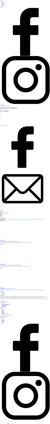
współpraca (3, 5)
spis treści (3, 2)
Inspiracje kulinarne (2, 240)
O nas (2, 309)
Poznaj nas (7, 301)
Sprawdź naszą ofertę (3, 301)
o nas (2, 319)
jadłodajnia (3, 3)
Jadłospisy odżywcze (4, 305)
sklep (2, 321)
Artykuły (3, 310)
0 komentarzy (7, 111)
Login (1, 211)
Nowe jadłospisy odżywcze (5, 304)
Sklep (2, 311)
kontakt (3, 4)
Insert (8, 423)
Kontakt (3, 312)
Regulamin (3, 313)
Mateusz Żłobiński (6, 110)
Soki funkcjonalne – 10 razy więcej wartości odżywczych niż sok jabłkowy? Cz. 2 (10, 241)
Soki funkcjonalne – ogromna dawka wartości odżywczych (7, 288)
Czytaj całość (2, 267)
